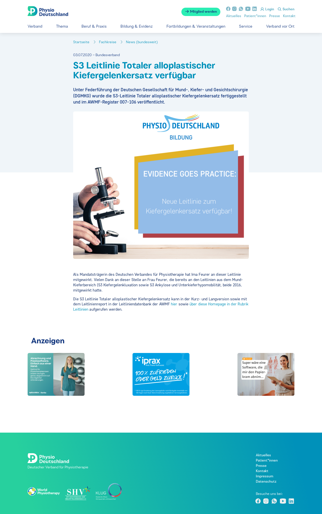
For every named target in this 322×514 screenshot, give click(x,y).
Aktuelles (233, 16)
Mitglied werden (203, 11)
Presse (274, 16)
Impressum (264, 476)
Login (269, 9)
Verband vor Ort (280, 27)
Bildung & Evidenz (136, 27)
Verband (35, 27)
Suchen (288, 9)
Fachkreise (108, 42)
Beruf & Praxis (94, 27)
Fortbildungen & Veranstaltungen (195, 27)
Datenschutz (266, 481)
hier (174, 304)
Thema (62, 27)
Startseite (81, 42)
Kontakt (289, 16)
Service (245, 27)
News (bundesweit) (142, 42)
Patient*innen (255, 16)
